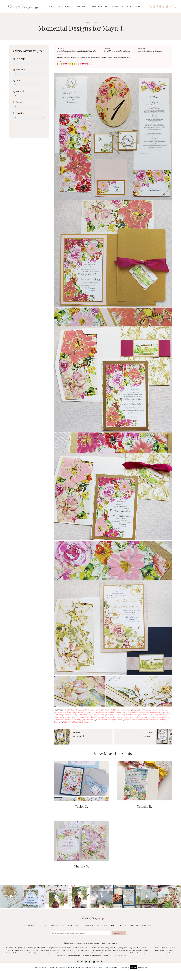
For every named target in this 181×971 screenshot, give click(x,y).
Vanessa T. (79, 736)
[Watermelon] (87, 64)
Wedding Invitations (123, 51)
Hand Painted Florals (96, 715)
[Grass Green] (70, 64)
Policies (123, 926)
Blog (129, 6)
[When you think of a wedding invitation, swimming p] (34, 896)
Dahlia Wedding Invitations (137, 712)
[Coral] (62, 64)
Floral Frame (90, 57)
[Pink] (79, 64)
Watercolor (92, 51)
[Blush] (58, 64)
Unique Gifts (57, 926)
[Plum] (81, 64)
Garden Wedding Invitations (75, 715)
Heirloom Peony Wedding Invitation (125, 717)
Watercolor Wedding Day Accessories (79, 719)
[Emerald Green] (64, 64)
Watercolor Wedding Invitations (109, 719)
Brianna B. (147, 736)
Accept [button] (133, 967)
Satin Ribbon (142, 51)
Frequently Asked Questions (99, 926)
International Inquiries (144, 926)
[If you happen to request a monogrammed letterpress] (11, 896)
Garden (109, 57)
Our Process (64, 6)
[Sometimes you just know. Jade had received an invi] (147, 896)
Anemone (60, 57)
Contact (140, 6)
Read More (142, 967)
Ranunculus (122, 57)
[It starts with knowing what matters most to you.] (169, 896)
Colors (59, 61)
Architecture (75, 57)
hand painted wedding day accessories (122, 715)
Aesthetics (60, 48)
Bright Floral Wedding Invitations (146, 710)
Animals (67, 57)
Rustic (85, 51)
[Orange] (75, 64)
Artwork (60, 55)
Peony (115, 57)
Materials (141, 48)
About (51, 6)
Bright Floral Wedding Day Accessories (115, 710)
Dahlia (82, 57)
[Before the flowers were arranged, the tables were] (101, 896)
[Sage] (85, 64)
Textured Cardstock (155, 51)
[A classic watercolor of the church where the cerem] (124, 896)
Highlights (117, 6)
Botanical (60, 51)
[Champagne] (60, 64)
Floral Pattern (101, 57)
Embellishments (109, 51)
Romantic (79, 51)
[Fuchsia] (66, 64)
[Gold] (68, 64)
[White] (90, 64)
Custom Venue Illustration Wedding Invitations (105, 712)
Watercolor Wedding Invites (136, 719)
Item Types (107, 48)
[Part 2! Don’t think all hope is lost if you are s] (56, 896)
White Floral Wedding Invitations (77, 722)
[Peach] (77, 64)
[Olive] (73, 64)
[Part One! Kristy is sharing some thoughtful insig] (79, 896)
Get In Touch (30, 926)
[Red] (83, 64)
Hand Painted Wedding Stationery (94, 717)
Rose (128, 57)
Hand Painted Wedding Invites (66, 717)
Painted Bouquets (148, 717)
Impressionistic (69, 51)
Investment (81, 6)
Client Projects (99, 6)
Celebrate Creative (109, 943)
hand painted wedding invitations (153, 715)
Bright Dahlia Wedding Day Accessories (81, 710)
